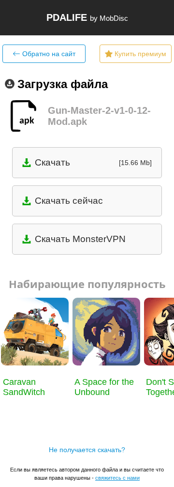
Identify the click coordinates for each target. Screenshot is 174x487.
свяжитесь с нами (117, 478)
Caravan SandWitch (24, 387)
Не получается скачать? (87, 450)
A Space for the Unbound (104, 387)
